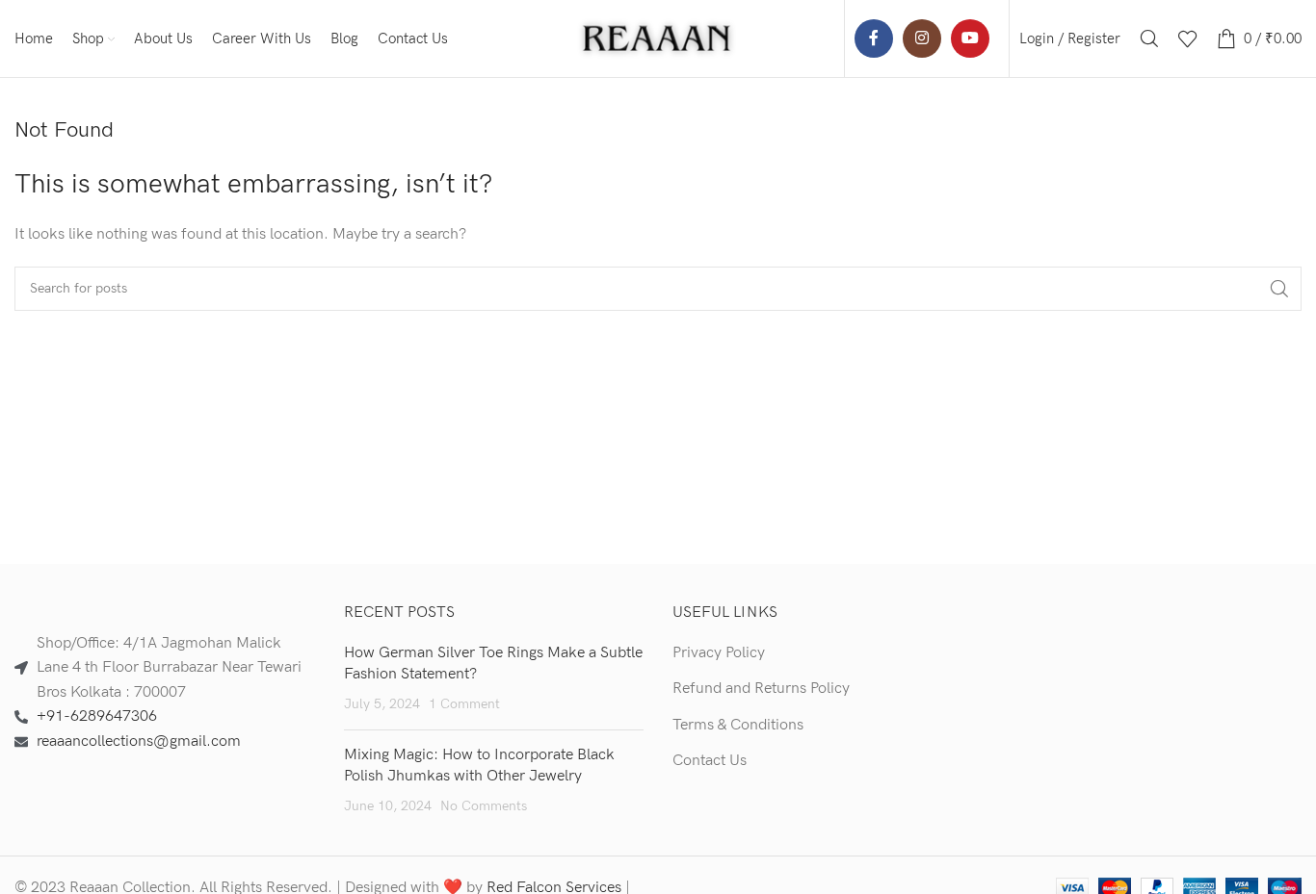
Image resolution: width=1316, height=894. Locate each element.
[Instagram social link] (922, 38)
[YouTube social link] (970, 38)
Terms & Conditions (737, 725)
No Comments (483, 806)
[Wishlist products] (1188, 38)
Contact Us (709, 761)
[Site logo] (658, 38)
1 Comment (464, 704)
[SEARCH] (1279, 289)
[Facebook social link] (874, 38)
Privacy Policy (718, 653)
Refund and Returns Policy (761, 688)
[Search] (1149, 38)
